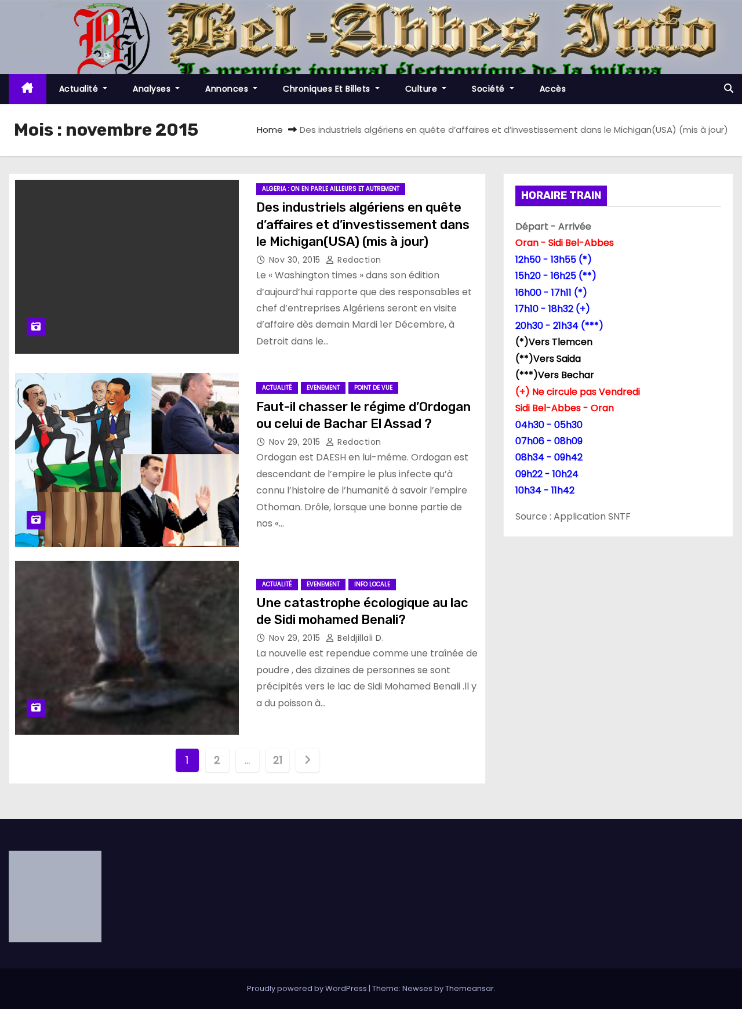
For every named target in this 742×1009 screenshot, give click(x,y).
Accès (553, 89)
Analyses (153, 89)
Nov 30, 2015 (296, 260)
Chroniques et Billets (328, 89)
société (489, 89)
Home (270, 130)
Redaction (358, 260)
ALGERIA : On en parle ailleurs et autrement (330, 188)
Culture (422, 89)
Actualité (80, 89)
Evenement (323, 387)
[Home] (27, 89)
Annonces (228, 89)
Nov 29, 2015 (296, 442)
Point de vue (373, 387)
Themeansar (469, 988)
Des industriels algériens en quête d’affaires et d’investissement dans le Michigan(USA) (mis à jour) (363, 224)
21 (277, 760)
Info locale (372, 584)
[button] (728, 88)
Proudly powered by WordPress (308, 988)
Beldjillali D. (359, 638)
